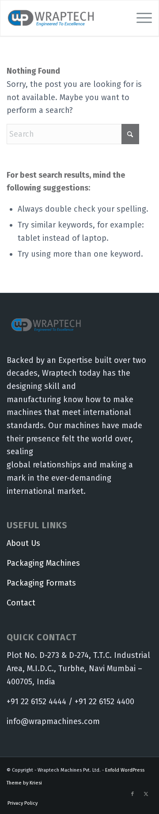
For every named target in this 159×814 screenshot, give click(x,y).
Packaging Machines (43, 563)
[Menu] (140, 18)
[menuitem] (140, 18)
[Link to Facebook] (132, 794)
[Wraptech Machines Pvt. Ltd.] (65, 18)
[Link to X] (145, 794)
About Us (23, 543)
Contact (21, 603)
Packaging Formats (41, 583)
